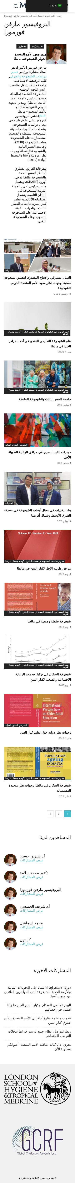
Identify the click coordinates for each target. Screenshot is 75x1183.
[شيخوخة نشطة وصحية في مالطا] (37, 599)
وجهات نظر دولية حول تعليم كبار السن (45, 732)
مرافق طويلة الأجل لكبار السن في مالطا (44, 568)
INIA (42, 116)
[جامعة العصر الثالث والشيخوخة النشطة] (37, 377)
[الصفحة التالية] (50, 813)
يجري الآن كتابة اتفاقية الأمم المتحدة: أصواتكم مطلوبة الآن (39, 1047)
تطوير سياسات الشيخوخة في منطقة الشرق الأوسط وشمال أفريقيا (34, 561)
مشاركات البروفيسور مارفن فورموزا (23, 16)
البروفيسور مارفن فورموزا (40, 889)
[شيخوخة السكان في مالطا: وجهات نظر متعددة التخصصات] (37, 763)
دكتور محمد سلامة (34, 873)
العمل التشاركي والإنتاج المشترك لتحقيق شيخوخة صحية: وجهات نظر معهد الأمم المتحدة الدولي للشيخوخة (37, 283)
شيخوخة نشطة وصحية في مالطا (49, 621)
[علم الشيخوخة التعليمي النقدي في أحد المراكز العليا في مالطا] (37, 319)
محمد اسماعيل (31, 923)
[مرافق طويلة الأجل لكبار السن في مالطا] (37, 546)
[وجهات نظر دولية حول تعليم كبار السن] (37, 710)
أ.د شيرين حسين (32, 856)
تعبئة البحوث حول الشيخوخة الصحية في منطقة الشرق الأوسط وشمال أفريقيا (38, 333)
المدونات (9, 270)
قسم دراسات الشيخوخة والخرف (28, 74)
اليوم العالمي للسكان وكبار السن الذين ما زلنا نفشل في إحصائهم (39, 1007)
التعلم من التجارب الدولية (16, 445)
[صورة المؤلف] (56, 136)
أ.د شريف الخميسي (35, 906)
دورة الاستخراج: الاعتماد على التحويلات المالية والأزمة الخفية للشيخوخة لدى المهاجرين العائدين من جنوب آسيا (37, 991)
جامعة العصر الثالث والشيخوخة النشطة (45, 399)
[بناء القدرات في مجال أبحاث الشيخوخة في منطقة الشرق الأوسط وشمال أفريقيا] (37, 488)
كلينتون (25, 940)
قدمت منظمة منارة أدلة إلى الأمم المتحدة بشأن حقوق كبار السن (37, 1020)
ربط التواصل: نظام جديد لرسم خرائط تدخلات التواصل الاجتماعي (39, 1033)
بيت (59, 16)
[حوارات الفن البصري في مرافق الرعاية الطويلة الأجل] (37, 430)
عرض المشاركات (32, 860)
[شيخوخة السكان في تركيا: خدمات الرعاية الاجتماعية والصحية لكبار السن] (37, 652)
